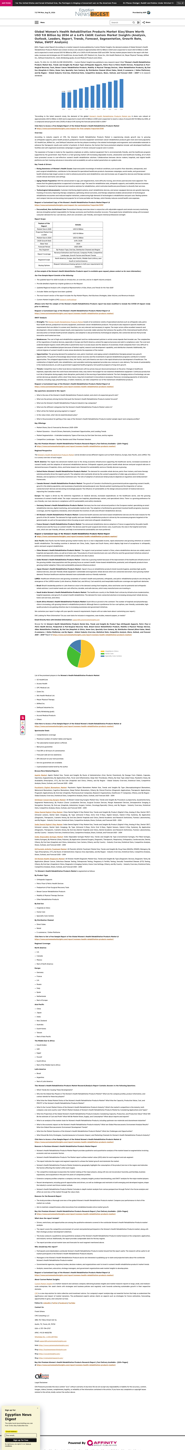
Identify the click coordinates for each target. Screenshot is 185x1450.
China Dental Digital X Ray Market (48, 812)
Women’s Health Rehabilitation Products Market (56, 455)
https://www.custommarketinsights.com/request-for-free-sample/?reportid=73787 (70, 129)
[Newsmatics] (22, 732)
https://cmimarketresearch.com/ (51, 1358)
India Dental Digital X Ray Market (48, 824)
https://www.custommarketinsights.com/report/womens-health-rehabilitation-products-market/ (74, 313)
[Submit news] (22, 717)
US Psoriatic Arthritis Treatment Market (50, 849)
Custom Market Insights (43, 1284)
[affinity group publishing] (22, 727)
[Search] (133, 22)
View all (180, 3)
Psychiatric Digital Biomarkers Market (50, 787)
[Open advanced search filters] (138, 22)
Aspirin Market (41, 775)
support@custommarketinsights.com (86, 620)
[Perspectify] (22, 722)
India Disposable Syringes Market (49, 837)
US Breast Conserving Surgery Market (50, 800)
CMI (36, 1293)
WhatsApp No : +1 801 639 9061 (46, 1337)
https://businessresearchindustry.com (52, 1350)
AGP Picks (6, 3)
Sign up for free (20, 1440)
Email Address (11, 1431)
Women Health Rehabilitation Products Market (65, 322)
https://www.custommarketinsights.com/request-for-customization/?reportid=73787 (69, 205)
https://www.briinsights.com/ (49, 1354)
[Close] (38, 1408)
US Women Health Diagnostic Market (49, 859)
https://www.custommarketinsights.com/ (54, 1345)
